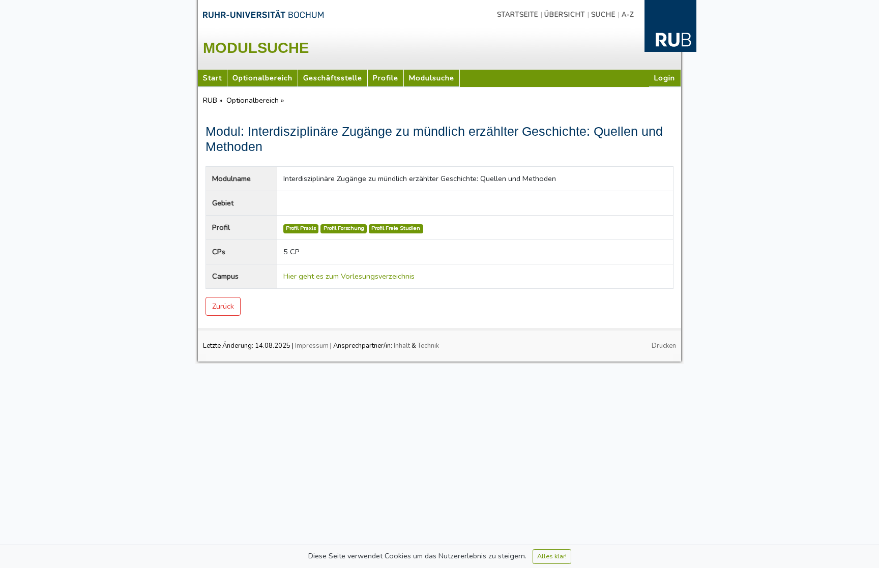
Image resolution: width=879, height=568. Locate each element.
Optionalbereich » (256, 100)
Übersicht (564, 14)
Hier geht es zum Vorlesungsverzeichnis (349, 276)
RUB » (213, 100)
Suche (603, 14)
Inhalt (402, 345)
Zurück (223, 306)
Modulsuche (431, 78)
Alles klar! (552, 556)
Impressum (312, 345)
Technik (428, 345)
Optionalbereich (262, 78)
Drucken (664, 345)
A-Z (628, 14)
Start (212, 78)
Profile (385, 78)
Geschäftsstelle (332, 78)
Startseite (517, 14)
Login (664, 78)
